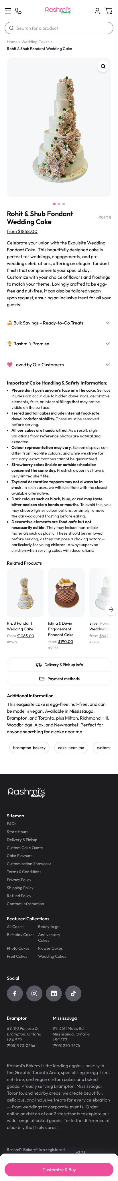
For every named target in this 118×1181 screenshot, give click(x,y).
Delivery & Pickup (22, 839)
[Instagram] (34, 993)
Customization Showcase (29, 863)
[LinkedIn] (54, 993)
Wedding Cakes (35, 41)
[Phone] (18, 10)
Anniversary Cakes (49, 937)
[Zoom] (103, 66)
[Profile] (97, 10)
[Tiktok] (73, 993)
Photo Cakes (18, 948)
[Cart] (97, 10)
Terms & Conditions (24, 871)
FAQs (11, 823)
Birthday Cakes (20, 934)
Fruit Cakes (17, 956)
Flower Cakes (50, 948)
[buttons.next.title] (111, 609)
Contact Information (25, 903)
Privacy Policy (19, 879)
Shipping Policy (20, 887)
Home (12, 41)
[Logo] (57, 11)
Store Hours (17, 831)
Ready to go (49, 926)
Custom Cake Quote (25, 847)
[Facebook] (15, 993)
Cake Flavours (19, 855)
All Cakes (15, 926)
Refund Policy (19, 895)
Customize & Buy (59, 1169)
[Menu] (8, 10)
